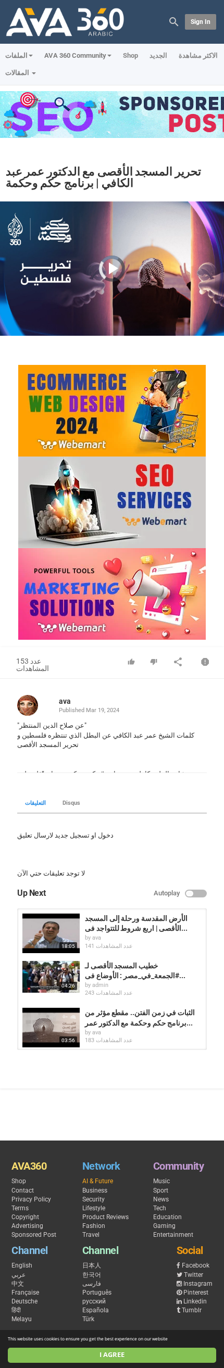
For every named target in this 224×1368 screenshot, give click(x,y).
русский (94, 1301)
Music (161, 1181)
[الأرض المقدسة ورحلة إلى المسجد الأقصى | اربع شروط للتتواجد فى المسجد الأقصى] (51, 933)
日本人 (91, 1265)
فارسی (91, 1283)
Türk (88, 1319)
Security (93, 1199)
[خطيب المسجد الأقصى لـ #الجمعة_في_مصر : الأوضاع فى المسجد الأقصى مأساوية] (51, 977)
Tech (159, 1208)
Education (167, 1217)
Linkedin (195, 1301)
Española (95, 1310)
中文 (17, 1283)
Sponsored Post (33, 1234)
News (161, 1199)
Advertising (27, 1226)
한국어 (91, 1274)
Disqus (71, 803)
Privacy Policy (31, 1199)
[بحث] (174, 21)
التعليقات (35, 803)
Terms (20, 1208)
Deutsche (24, 1301)
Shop (130, 55)
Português (96, 1292)
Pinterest (195, 1292)
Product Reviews (105, 1217)
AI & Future (97, 1181)
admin (100, 985)
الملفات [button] (16, 55)
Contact (22, 1190)
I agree (112, 1354)
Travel (90, 1234)
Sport (160, 1190)
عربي (18, 1274)
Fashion (93, 1226)
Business (94, 1190)
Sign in (200, 22)
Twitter (193, 1274)
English (21, 1265)
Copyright (25, 1217)
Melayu (21, 1319)
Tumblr (192, 1310)
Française (25, 1292)
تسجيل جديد (72, 835)
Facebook (195, 1265)
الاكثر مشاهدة (198, 55)
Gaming (164, 1226)
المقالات (18, 73)
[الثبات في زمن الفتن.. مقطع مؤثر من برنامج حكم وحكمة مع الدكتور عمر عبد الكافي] (51, 1027)
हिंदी (16, 1310)
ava (65, 701)
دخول (106, 835)
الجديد (158, 55)
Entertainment (173, 1234)
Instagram (198, 1283)
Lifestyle (93, 1208)
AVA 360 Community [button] (75, 55)
